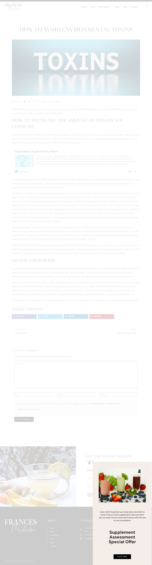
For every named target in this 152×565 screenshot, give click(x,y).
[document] (76, 282)
